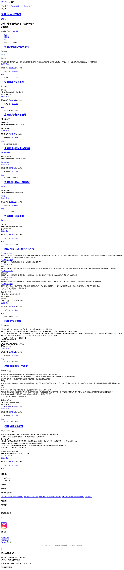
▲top (2, 74)
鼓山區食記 (73, 497)
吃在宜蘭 (15, 71)
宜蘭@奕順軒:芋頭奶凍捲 (16, 47)
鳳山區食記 (42, 497)
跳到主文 (4, 19)
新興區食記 (27, 497)
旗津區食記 (57, 497)
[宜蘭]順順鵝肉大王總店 (16, 366)
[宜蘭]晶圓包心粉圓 (13, 426)
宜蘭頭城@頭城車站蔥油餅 (17, 148)
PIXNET (48, 545)
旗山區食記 (50, 497)
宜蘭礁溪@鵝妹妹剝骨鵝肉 (17, 182)
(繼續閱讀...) (5, 64)
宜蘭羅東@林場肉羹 (14, 216)
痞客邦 (11, 68)
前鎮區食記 (88, 497)
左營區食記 (12, 497)
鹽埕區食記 (80, 497)
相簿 (5, 35)
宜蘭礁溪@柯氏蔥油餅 (15, 114)
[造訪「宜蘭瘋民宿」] (5, 538)
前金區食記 (34, 497)
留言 (14, 68)
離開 (10, 567)
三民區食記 (4, 497)
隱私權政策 (72, 545)
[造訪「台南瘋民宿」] (5, 542)
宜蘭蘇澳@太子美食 (14, 82)
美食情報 (16, 31)
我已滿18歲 (4, 567)
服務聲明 (79, 545)
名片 (5, 39)
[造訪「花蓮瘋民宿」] (5, 540)
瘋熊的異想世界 (11, 14)
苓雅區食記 (19, 497)
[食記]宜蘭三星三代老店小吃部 (19, 249)
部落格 (6, 37)
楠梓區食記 (65, 497)
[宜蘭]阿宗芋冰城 (12, 321)
